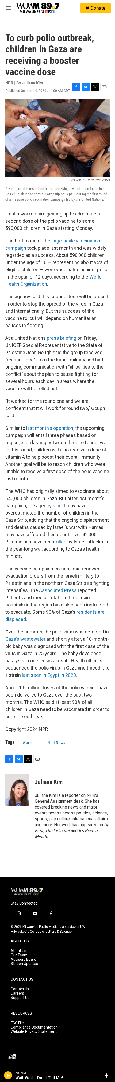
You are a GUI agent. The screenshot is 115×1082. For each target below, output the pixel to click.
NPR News (56, 742)
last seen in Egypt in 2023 (49, 675)
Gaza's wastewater (25, 639)
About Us (18, 951)
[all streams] (108, 1075)
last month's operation (49, 428)
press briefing (61, 338)
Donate (97, 8)
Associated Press (58, 590)
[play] (8, 1075)
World (28, 742)
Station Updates (24, 964)
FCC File (17, 1023)
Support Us (20, 998)
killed (60, 541)
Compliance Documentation (34, 1027)
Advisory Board (23, 959)
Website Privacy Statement (34, 1032)
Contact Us (20, 989)
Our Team (19, 955)
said (57, 505)
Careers (17, 993)
